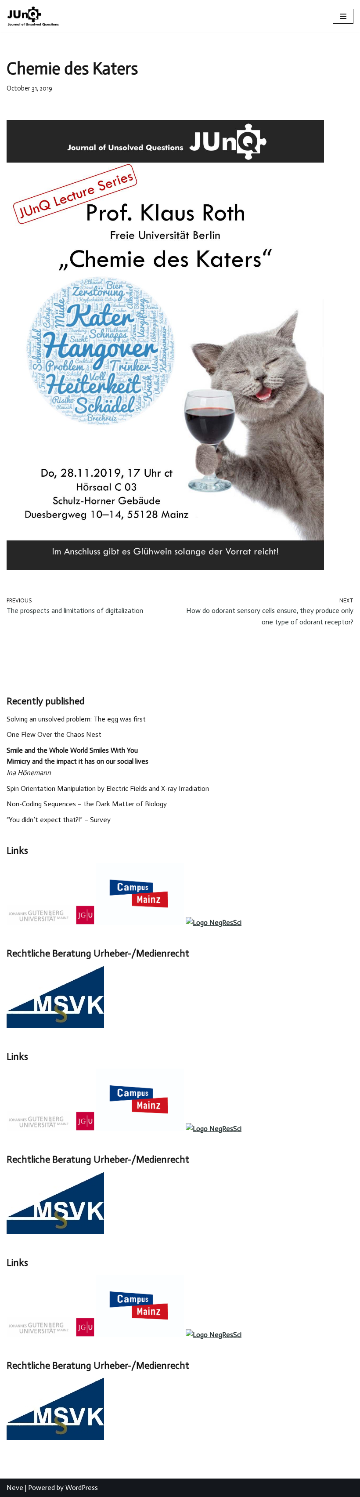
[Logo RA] (55, 1026)
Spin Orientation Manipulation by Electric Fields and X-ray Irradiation (108, 788)
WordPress (81, 1487)
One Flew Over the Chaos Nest (54, 734)
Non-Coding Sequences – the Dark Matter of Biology (87, 804)
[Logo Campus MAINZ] (140, 922)
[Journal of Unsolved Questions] (33, 16)
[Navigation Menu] (343, 16)
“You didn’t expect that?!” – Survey (59, 820)
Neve (15, 1487)
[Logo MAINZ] (50, 922)
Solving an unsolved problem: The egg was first (76, 719)
